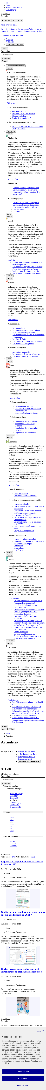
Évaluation (10, 641)
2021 (11, 828)
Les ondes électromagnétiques (26, 413)
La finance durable (21, 493)
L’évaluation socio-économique (24, 709)
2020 (11, 831)
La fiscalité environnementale (25, 496)
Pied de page (11, 10)
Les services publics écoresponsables (28, 621)
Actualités (10, 42)
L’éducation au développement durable (29, 609)
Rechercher (6, 20)
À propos (9, 40)
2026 (11, 817)
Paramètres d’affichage (15, 44)
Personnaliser (28, 1086)
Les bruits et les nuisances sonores (28, 409)
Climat (9, 214)
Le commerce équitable (23, 515)
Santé (9, 359)
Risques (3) (14, 798)
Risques (10, 276)
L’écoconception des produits (25, 539)
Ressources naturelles (20, 111)
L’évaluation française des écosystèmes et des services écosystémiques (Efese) (28, 712)
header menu (17, 20)
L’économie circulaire (22, 504)
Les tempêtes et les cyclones (23, 343)
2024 (11, 822)
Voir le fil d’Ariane (8, 729)
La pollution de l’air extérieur (26, 421)
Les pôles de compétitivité (24, 531)
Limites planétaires (21, 632)
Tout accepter (27, 1072)
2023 (11, 824)
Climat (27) (14, 796)
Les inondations (19, 328)
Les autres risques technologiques (25, 356)
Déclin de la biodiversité (21, 118)
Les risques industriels (21, 352)
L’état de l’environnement (16, 66)
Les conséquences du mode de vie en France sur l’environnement (28, 602)
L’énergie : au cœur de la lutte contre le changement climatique (29, 542)
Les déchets (18, 550)
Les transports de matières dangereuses (27, 354)
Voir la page (11, 103)
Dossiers (13, 843)
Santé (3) (13, 800)
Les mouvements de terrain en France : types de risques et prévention (27, 331)
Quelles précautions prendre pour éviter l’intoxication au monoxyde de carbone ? (21, 970)
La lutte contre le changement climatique (28, 271)
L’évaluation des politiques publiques (26, 707)
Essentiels (13, 846)
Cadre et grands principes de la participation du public (25, 613)
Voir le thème (13, 179)
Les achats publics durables (24, 634)
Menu (8, 3)
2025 (11, 820)
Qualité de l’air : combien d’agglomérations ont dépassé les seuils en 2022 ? (23, 913)
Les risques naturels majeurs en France (27, 341)
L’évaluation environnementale (24, 715)
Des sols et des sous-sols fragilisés (26, 203)
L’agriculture (19, 548)
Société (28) (14, 805)
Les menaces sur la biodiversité (25, 190)
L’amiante (18, 426)
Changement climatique (21, 116)
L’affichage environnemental (25, 513)
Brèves (12, 841)
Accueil (8, 733)
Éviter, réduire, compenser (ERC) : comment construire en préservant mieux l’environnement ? (28, 720)
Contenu (9, 5)
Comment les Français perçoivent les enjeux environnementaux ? (28, 637)
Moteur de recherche (14, 7)
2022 (11, 826)
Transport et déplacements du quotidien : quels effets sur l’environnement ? (29, 624)
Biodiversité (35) (16, 794)
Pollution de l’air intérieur (24, 424)
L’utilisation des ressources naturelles (28, 511)
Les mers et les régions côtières (25, 207)
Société (9, 553)
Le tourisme (18, 546)
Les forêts (16, 211)
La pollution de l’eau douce (25, 432)
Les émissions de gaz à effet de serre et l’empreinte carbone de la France (27, 268)
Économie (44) (15, 802)
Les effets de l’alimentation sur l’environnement (25, 606)
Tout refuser (26, 1079)
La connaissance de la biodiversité (26, 188)
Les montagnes (18, 209)
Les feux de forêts (19, 339)
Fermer (4, 49)
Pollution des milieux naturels (23, 114)
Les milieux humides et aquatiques (26, 205)
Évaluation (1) (15, 807)
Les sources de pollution (24, 406)
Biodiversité (11, 131)
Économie (10, 435)
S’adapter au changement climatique (26, 273)
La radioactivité (21, 411)
